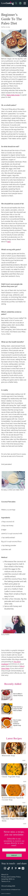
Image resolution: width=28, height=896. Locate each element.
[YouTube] (19, 868)
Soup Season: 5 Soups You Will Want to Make (17, 708)
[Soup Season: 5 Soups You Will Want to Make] (6, 708)
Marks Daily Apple (13, 95)
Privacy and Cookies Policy (11, 877)
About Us (4, 874)
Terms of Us (5, 881)
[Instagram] (5, 868)
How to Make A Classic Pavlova (18, 694)
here (8, 242)
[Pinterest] (16, 868)
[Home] (7, 3)
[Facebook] (12, 868)
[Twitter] (8, 868)
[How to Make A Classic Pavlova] (6, 694)
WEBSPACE (8, 893)
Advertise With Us (7, 879)
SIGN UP (14, 855)
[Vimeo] (23, 868)
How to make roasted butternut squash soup (17, 722)
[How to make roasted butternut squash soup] (6, 722)
